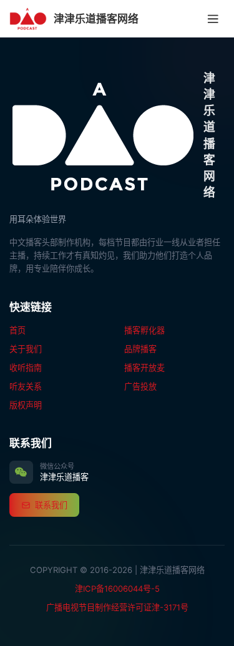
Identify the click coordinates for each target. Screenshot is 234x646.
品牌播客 (140, 349)
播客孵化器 (144, 330)
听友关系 (25, 386)
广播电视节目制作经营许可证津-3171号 (117, 607)
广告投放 (140, 386)
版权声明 (25, 405)
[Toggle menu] (213, 19)
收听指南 (25, 368)
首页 (17, 330)
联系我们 (51, 505)
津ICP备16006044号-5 (117, 589)
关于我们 (25, 349)
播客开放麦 (144, 368)
